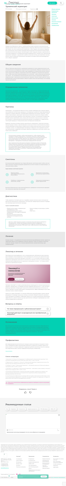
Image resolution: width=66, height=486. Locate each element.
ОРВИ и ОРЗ (53, 409)
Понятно (44, 476)
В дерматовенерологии (33, 409)
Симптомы (54, 16)
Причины (54, 14)
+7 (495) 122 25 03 (4, 463)
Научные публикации (45, 466)
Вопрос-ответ (19, 463)
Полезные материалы (21, 466)
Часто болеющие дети (33, 466)
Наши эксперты (9, 351)
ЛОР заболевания (44, 409)
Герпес (30, 468)
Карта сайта (55, 467)
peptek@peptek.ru (5, 467)
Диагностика (55, 18)
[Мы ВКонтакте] (17, 474)
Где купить (52, 3)
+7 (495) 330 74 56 (4, 464)
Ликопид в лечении (56, 21)
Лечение (54, 19)
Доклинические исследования (45, 464)
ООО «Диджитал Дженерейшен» (58, 477)
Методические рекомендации (45, 461)
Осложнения (55, 23)
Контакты (18, 465)
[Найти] (61, 3)
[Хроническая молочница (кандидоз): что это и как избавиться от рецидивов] (33, 421)
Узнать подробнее (19, 279)
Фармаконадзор (46, 468)
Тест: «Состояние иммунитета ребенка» (58, 462)
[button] (5, 3)
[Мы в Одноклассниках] (20, 474)
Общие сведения (56, 9)
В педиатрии (13, 409)
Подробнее (21, 476)
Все (7, 409)
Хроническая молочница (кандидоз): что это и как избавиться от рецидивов (26, 432)
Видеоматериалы (46, 458)
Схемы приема (19, 460)
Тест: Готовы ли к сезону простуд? (58, 459)
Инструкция (18, 462)
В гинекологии (22, 409)
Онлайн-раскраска (57, 464)
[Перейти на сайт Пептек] (4, 456)
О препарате (19, 458)
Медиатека (55, 465)
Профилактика (55, 25)
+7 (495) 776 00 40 (4, 465)
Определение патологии (55, 11)
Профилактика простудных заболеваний (34, 471)
